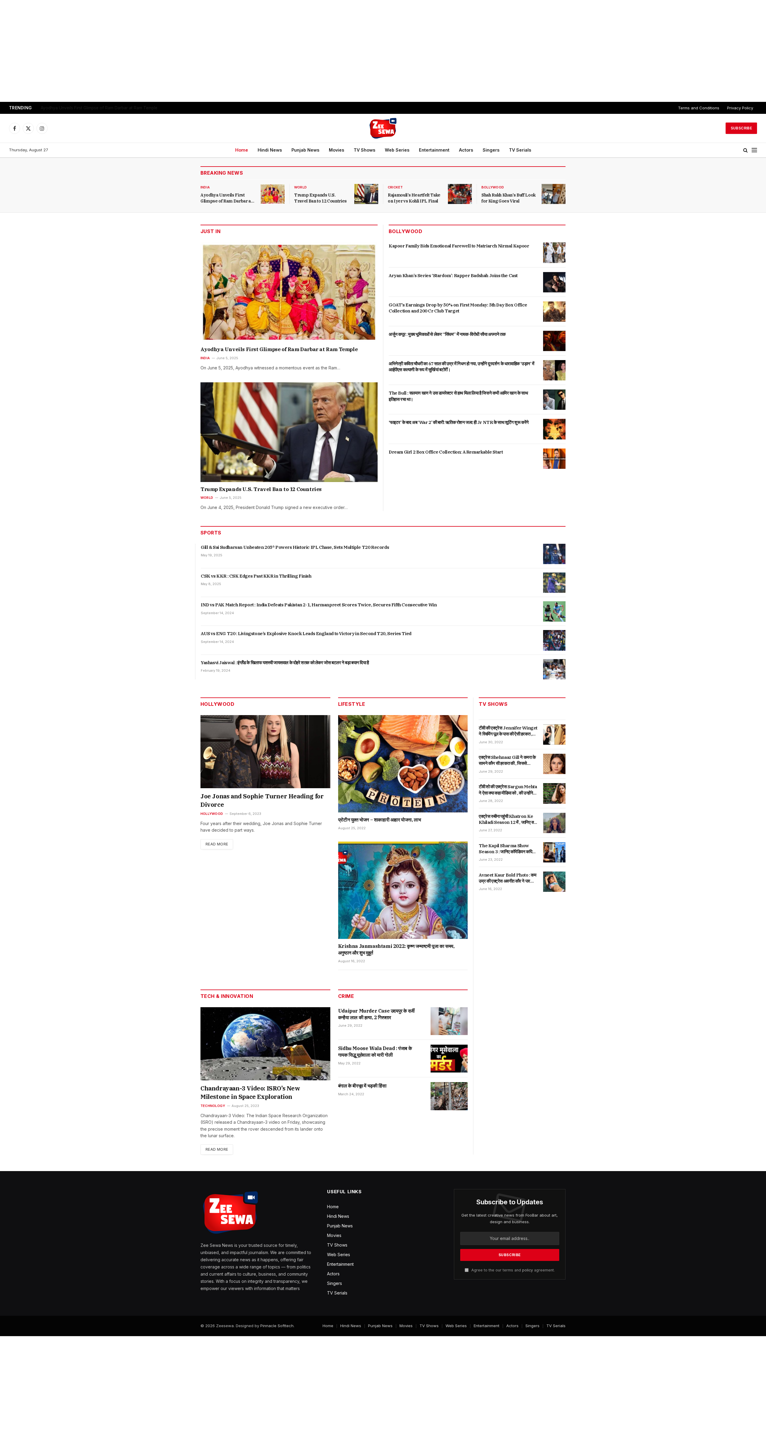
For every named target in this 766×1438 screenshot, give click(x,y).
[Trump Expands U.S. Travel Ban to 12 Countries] (366, 194)
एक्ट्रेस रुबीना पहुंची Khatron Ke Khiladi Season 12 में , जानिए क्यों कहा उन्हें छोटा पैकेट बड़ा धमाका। (507, 819)
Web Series (397, 149)
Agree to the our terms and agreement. (512, 1270)
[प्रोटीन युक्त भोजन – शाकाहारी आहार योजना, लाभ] (403, 763)
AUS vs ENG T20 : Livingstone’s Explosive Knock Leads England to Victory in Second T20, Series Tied (306, 633)
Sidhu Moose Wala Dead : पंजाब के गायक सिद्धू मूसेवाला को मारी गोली (375, 1051)
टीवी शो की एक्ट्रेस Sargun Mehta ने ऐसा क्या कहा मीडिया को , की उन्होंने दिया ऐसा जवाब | (508, 790)
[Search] (745, 150)
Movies (336, 149)
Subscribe (741, 128)
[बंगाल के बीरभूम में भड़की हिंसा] (449, 1096)
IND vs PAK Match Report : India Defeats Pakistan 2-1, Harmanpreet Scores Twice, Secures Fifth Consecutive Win (319, 605)
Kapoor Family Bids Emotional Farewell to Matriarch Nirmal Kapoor (459, 246)
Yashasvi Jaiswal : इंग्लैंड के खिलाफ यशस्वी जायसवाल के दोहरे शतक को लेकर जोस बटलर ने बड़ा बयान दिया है (285, 662)
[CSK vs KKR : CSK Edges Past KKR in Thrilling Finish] (554, 583)
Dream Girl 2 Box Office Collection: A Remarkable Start (446, 452)
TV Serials (520, 149)
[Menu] (754, 150)
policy (527, 1270)
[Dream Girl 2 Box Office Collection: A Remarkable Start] (554, 458)
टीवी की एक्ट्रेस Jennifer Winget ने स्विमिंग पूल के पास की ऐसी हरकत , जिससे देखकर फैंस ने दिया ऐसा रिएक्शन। (508, 731)
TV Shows (364, 149)
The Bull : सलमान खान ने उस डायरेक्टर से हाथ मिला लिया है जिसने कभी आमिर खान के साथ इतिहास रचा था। (458, 396)
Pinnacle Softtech (277, 1325)
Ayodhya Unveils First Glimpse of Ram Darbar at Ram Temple (226, 198)
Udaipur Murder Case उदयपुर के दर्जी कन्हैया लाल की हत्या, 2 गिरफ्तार (376, 1014)
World (300, 187)
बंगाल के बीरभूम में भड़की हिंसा (362, 1086)
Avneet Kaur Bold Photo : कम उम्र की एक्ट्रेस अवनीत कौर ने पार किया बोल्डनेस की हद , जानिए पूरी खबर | (508, 878)
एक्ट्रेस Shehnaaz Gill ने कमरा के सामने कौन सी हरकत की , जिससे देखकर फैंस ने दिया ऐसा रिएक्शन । (507, 760)
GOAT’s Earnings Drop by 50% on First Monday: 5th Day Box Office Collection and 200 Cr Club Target (458, 308)
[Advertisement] (383, 51)
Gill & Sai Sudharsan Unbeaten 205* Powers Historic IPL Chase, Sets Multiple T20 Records (295, 547)
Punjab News (305, 149)
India (205, 187)
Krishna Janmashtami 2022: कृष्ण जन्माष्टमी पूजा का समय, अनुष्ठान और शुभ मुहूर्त (396, 949)
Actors (466, 149)
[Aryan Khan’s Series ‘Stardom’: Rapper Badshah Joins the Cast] (554, 282)
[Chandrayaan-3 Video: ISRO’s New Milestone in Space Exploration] (265, 1043)
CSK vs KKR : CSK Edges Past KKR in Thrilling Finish (256, 576)
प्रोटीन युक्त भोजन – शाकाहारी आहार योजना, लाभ (379, 820)
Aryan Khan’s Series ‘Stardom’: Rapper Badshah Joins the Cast (453, 275)
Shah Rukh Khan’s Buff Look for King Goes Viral (508, 198)
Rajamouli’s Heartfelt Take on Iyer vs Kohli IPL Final (414, 198)
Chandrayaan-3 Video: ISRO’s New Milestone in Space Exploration (250, 1092)
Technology (212, 1106)
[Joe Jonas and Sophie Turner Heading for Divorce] (265, 751)
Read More (217, 844)
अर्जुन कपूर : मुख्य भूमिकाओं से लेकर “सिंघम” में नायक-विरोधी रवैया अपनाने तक (447, 334)
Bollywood (492, 187)
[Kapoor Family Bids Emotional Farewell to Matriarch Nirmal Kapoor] (554, 252)
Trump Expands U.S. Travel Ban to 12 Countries (86, 107)
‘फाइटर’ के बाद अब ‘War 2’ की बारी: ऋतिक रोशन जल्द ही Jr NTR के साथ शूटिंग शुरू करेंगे (459, 422)
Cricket (395, 187)
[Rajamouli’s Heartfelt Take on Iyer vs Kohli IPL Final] (460, 194)
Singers (491, 149)
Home (241, 149)
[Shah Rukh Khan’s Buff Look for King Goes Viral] (554, 194)
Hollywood (211, 814)
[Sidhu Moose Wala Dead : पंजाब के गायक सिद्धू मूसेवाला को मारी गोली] (449, 1059)
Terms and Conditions (698, 107)
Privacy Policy (740, 107)
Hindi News (270, 149)
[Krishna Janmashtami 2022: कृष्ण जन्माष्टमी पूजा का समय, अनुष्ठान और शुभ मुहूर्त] (403, 890)
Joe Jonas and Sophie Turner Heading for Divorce (261, 800)
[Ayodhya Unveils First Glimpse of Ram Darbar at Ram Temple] (273, 194)
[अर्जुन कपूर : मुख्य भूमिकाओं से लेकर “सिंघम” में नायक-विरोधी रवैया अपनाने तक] (554, 341)
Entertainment (434, 149)
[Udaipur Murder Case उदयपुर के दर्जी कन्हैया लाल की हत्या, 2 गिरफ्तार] (449, 1021)
